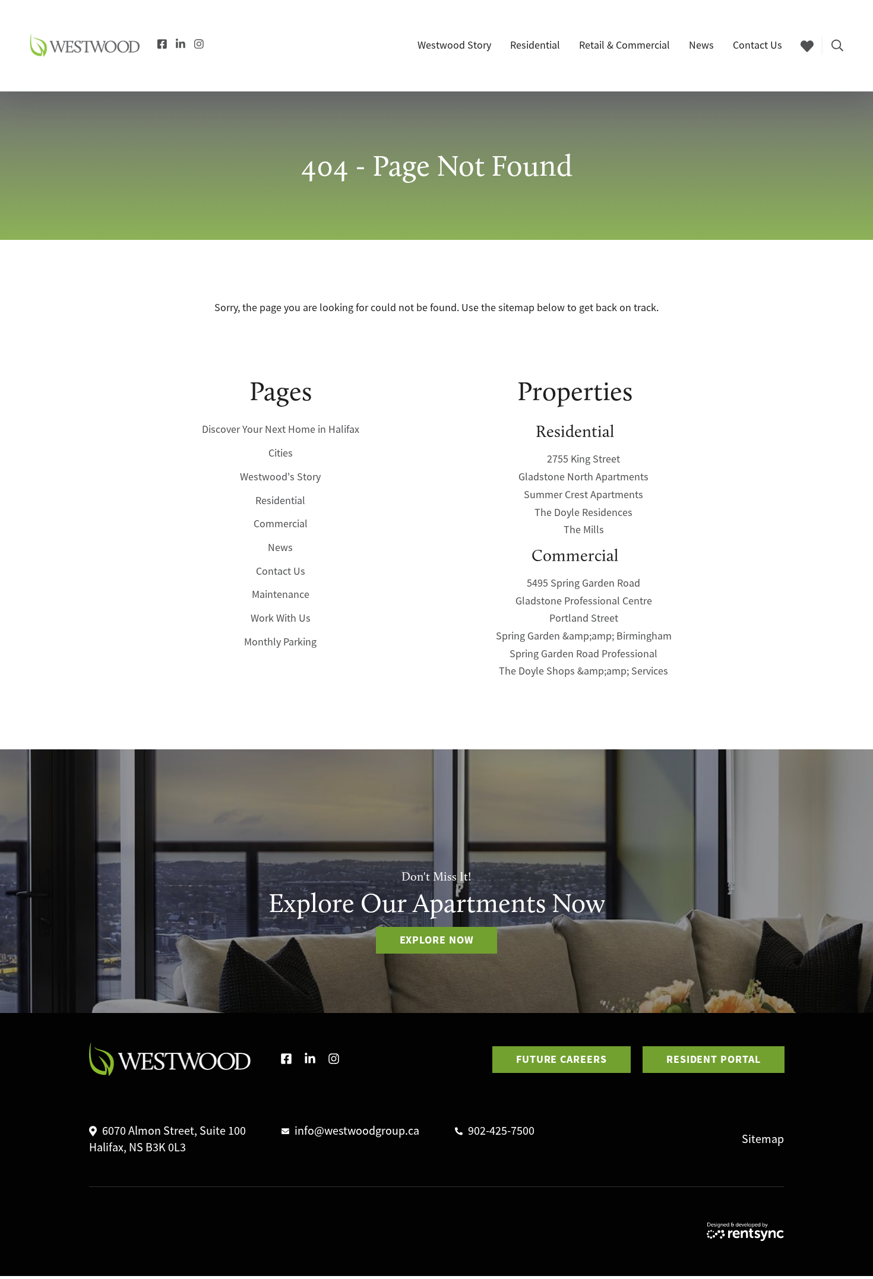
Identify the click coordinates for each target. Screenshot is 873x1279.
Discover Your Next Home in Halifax (280, 429)
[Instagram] (199, 45)
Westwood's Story (280, 477)
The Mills (584, 530)
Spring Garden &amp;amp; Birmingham (584, 636)
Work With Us (281, 618)
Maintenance (280, 594)
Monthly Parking (280, 641)
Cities (280, 453)
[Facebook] (162, 45)
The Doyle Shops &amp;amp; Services (583, 671)
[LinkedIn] (180, 45)
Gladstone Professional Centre (583, 600)
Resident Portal (713, 1059)
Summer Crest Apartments (583, 495)
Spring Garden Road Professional (583, 653)
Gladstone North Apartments (583, 477)
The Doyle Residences (583, 512)
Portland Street (583, 618)
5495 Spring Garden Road (583, 583)
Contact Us (280, 571)
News (280, 548)
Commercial (281, 524)
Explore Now (437, 940)
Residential (280, 500)
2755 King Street (583, 459)
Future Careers (561, 1059)
